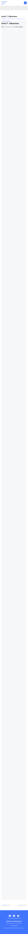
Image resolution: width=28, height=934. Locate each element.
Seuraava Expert (23, 905)
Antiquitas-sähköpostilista (14, 921)
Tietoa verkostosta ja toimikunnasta (14, 923)
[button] (22, 2)
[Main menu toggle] (25, 2)
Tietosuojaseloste (14, 925)
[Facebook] (10, 916)
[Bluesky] (18, 916)
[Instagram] (14, 916)
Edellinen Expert (5, 905)
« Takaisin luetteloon (6, 21)
